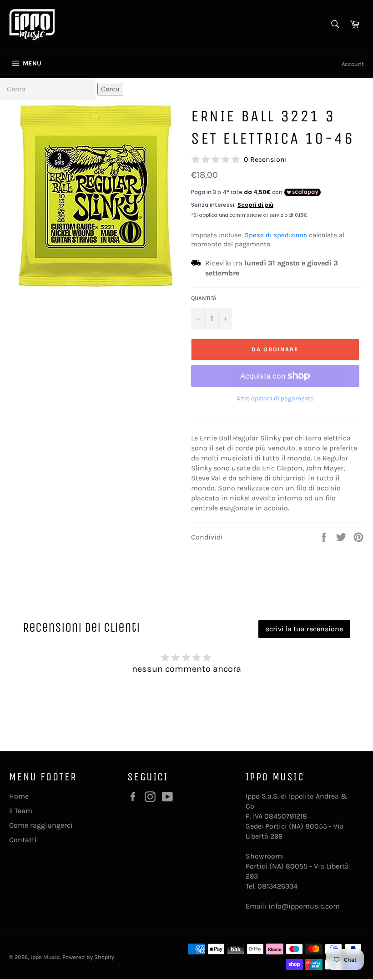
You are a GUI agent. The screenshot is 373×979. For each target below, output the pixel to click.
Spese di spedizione (276, 235)
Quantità (204, 298)
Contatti (23, 839)
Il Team (20, 810)
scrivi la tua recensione (304, 628)
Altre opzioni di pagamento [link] (275, 398)
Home (19, 796)
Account (353, 63)
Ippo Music (45, 957)
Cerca (110, 89)
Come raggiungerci (41, 825)
